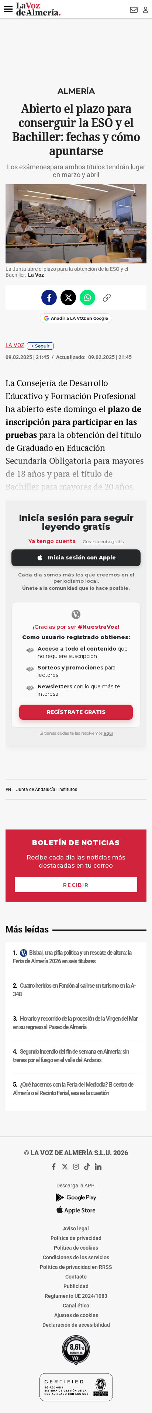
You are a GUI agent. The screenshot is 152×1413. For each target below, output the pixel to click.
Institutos (67, 789)
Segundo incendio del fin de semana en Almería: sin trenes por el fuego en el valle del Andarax (71, 1056)
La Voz (15, 345)
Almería (76, 91)
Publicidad (76, 1286)
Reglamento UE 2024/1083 (76, 1296)
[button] (8, 9)
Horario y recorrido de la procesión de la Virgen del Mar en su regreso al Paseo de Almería (75, 1023)
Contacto (76, 1277)
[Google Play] (76, 1197)
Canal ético (76, 1306)
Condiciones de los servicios (76, 1257)
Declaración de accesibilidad (76, 1325)
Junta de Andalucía (35, 789)
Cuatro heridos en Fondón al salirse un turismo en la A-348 (74, 990)
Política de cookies (76, 1248)
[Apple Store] (76, 1210)
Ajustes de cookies (76, 1315)
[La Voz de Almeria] (38, 9)
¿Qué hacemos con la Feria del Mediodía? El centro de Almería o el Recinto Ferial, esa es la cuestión (73, 1089)
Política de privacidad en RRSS (76, 1267)
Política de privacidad (76, 1238)
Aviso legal (76, 1228)
